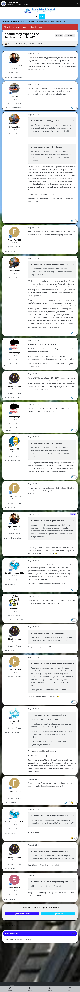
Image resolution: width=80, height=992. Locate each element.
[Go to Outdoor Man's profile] (14, 119)
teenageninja (14, 352)
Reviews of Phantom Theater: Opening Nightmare (24, 27)
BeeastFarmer (14, 888)
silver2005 (14, 609)
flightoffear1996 (14, 240)
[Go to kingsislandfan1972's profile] (6, 44)
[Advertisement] (40, 950)
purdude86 (14, 449)
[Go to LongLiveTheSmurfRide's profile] (14, 565)
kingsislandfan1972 (15, 44)
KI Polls (40, 44)
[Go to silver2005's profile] (14, 600)
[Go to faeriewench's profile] (14, 713)
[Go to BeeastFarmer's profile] (14, 880)
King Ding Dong (14, 386)
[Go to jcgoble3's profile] (14, 88)
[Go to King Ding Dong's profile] (14, 378)
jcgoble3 (14, 96)
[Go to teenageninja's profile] (14, 344)
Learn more (4, 4)
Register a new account (22, 914)
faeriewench (14, 721)
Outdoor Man (14, 127)
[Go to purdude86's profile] (14, 441)
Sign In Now (58, 914)
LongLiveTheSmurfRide (14, 573)
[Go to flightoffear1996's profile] (14, 232)
